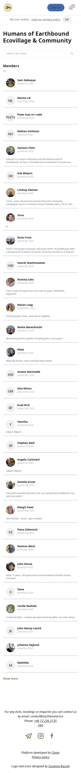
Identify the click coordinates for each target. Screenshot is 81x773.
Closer (55, 752)
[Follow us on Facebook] (51, 736)
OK (67, 19)
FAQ (40, 725)
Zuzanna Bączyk (59, 766)
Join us (56, 7)
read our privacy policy (45, 19)
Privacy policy (40, 757)
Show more (10, 678)
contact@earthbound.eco (46, 716)
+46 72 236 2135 (45, 721)
